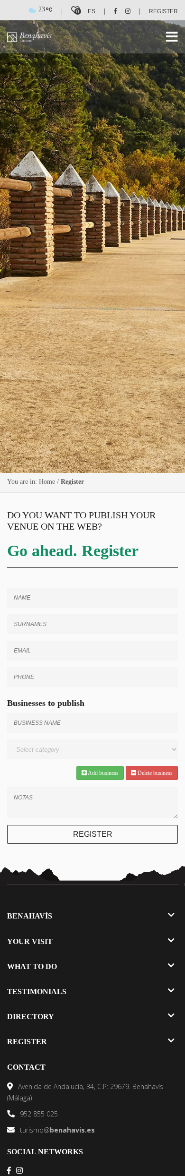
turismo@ (56, 1129)
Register (163, 11)
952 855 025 (38, 1113)
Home (47, 481)
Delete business (154, 773)
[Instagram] (124, 11)
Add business (103, 773)
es (91, 11)
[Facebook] (112, 11)
